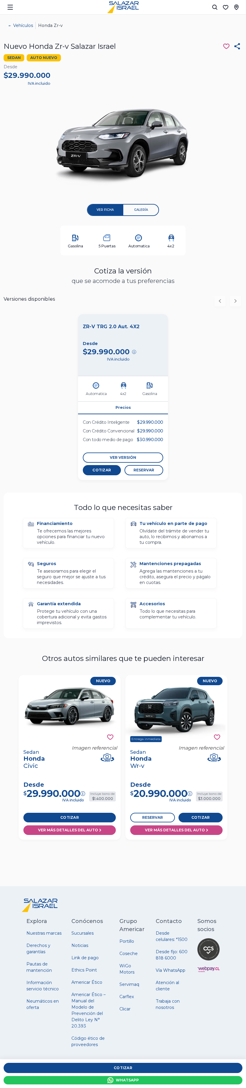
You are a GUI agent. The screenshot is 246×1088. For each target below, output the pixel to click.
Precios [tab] (123, 407)
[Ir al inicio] (123, 7)
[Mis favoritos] (225, 7)
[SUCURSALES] (236, 7)
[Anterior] (219, 301)
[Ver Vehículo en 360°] (107, 757)
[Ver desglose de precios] (134, 352)
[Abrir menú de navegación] (10, 7)
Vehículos (23, 25)
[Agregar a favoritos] (110, 737)
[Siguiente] (235, 301)
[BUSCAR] (215, 7)
